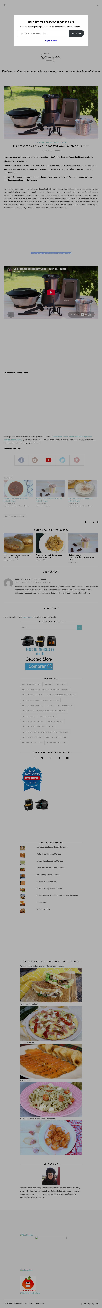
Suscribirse (76, 33)
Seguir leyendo (51, 41)
